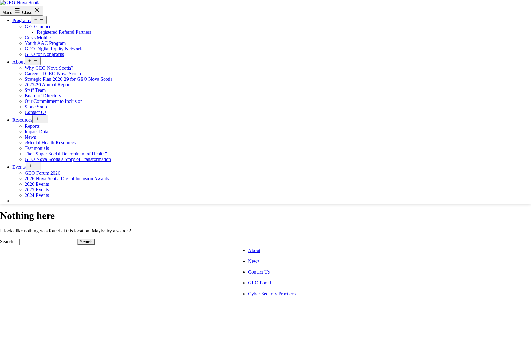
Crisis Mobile (38, 37)
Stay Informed (31, 200)
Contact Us (35, 112)
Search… (9, 241)
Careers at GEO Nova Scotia (53, 73)
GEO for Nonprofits (44, 54)
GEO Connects (39, 26)
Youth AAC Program (45, 43)
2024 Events (37, 195)
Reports (32, 126)
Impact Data (36, 131)
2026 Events (37, 184)
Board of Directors (43, 95)
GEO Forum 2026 (42, 173)
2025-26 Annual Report (48, 84)
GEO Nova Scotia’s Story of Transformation (68, 159)
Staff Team (35, 90)
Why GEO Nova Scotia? (49, 68)
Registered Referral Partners (64, 32)
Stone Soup (36, 106)
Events (19, 167)
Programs (21, 20)
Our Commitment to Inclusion (54, 101)
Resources (22, 120)
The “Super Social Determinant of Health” (66, 153)
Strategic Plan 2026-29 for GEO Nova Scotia (68, 79)
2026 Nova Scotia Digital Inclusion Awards (67, 178)
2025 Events (37, 189)
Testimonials (37, 148)
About (18, 61)
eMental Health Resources (50, 142)
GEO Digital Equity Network (53, 48)
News (30, 137)
